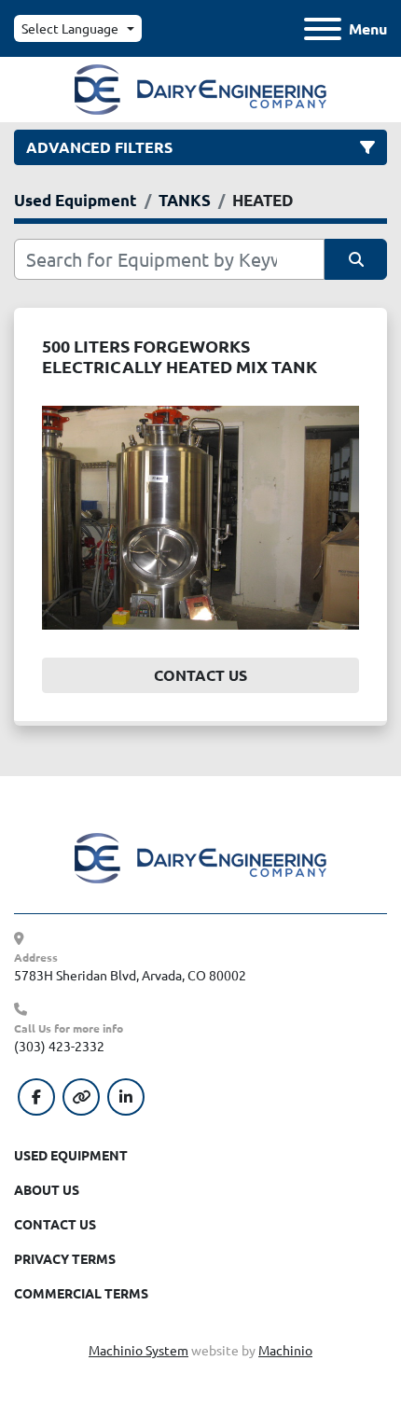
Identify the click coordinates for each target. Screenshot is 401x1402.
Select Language (69, 28)
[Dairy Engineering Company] (200, 856)
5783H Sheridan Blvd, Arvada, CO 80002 (130, 974)
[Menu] (322, 29)
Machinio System (138, 1349)
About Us (46, 1189)
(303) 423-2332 (59, 1045)
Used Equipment (71, 1154)
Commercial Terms (81, 1292)
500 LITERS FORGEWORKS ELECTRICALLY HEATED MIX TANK (179, 356)
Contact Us (200, 675)
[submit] (356, 259)
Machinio (285, 1349)
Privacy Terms (65, 1258)
